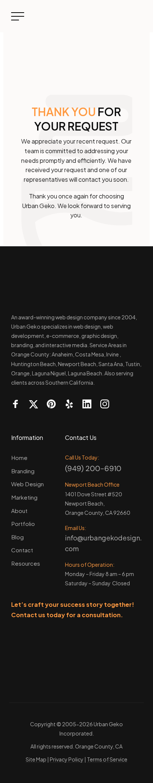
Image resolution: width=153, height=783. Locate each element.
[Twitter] (33, 403)
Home (19, 457)
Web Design (27, 483)
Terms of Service (107, 759)
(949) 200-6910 (93, 468)
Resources (25, 563)
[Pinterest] (51, 403)
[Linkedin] (86, 403)
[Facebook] (15, 403)
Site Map (36, 759)
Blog (17, 536)
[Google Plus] (69, 403)
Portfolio (23, 523)
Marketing (24, 497)
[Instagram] (104, 403)
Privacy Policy (67, 759)
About (19, 510)
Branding (23, 470)
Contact (22, 549)
